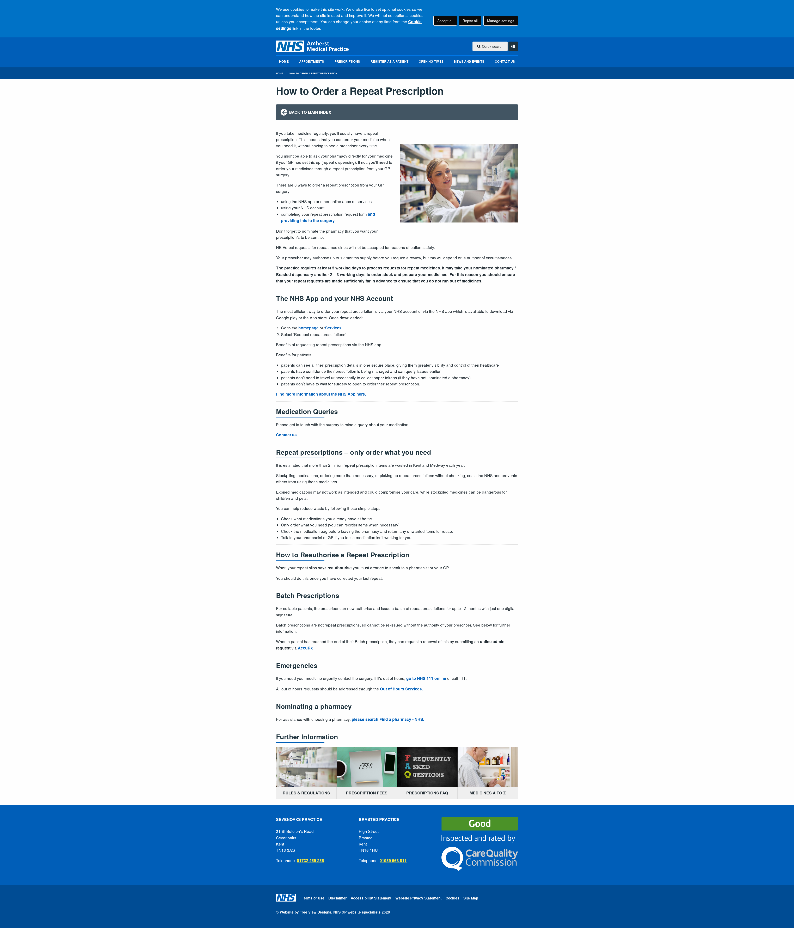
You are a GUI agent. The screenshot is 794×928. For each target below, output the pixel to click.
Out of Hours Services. (401, 689)
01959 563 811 (393, 860)
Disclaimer (337, 898)
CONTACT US (505, 61)
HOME (284, 61)
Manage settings (500, 20)
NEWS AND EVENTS (469, 61)
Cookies (452, 898)
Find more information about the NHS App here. (321, 394)
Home (279, 73)
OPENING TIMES (431, 61)
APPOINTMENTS (311, 61)
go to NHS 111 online (426, 678)
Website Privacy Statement (418, 898)
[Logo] (312, 46)
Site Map (470, 898)
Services (333, 328)
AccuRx (305, 648)
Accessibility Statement (371, 898)
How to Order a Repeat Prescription (313, 73)
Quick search (492, 46)
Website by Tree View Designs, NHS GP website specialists (330, 912)
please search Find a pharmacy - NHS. (388, 719)
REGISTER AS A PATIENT (389, 61)
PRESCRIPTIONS (347, 61)
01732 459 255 (310, 860)
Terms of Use (313, 898)
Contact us (286, 435)
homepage (308, 328)
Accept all (445, 20)
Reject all (470, 20)
